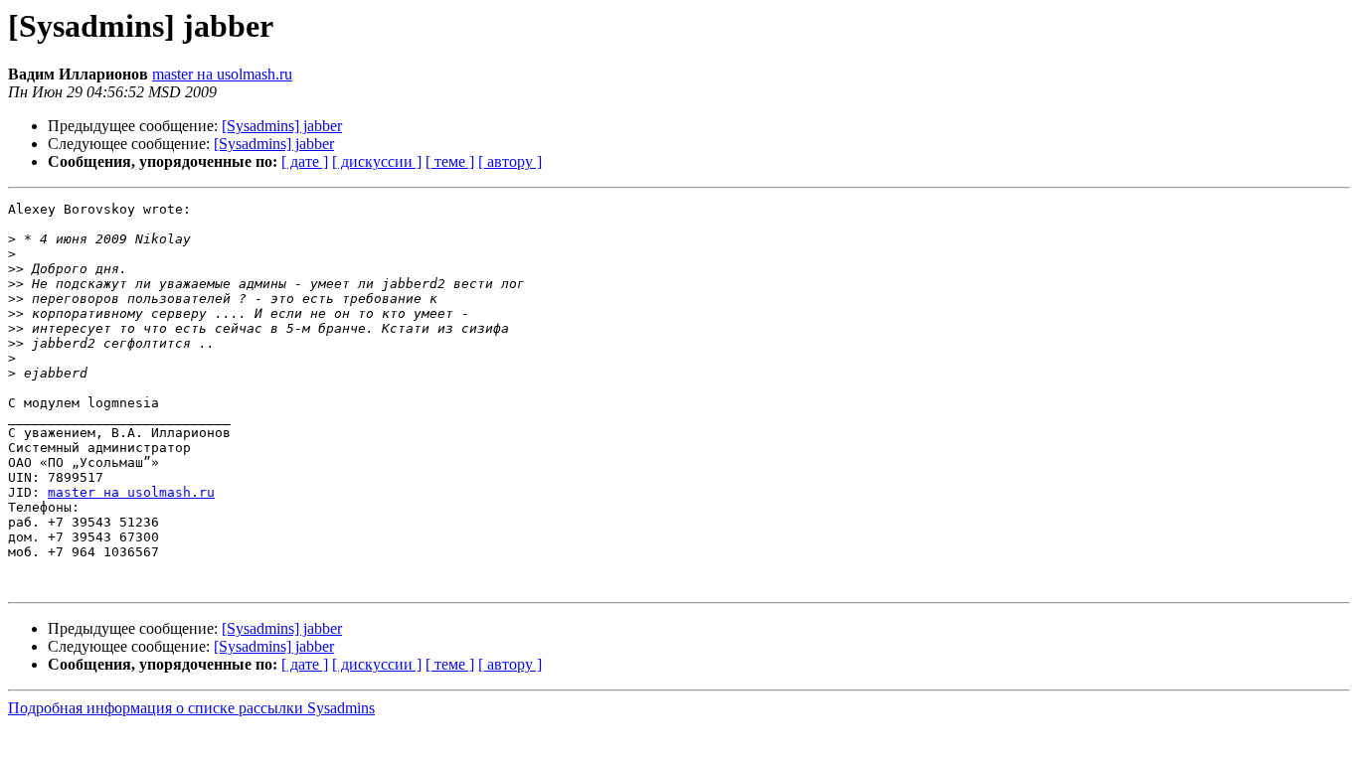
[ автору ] (510, 161)
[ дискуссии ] (377, 161)
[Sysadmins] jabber (282, 125)
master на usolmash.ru (222, 74)
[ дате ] (304, 161)
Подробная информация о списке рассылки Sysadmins (191, 707)
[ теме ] (449, 161)
